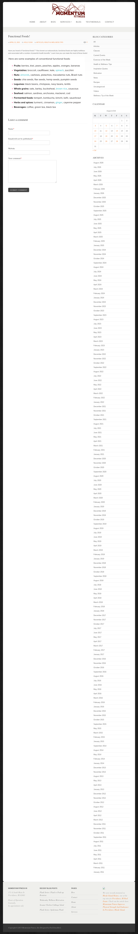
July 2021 (97, 428)
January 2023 (99, 350)
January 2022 (99, 402)
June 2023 (98, 328)
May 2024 (97, 280)
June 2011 (97, 850)
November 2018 (100, 567)
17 (95, 136)
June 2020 (98, 485)
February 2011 (99, 868)
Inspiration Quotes (101, 69)
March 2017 (98, 646)
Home (32, 22)
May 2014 (97, 754)
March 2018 (98, 602)
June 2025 (98, 224)
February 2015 (99, 737)
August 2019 (98, 528)
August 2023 (98, 319)
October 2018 (99, 572)
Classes (97, 51)
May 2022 (97, 385)
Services (66, 22)
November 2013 (100, 772)
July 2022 (97, 376)
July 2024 (97, 272)
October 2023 (99, 311)
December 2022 (100, 354)
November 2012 (100, 798)
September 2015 (100, 724)
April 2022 (97, 389)
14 (117, 131)
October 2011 (99, 833)
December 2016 (100, 659)
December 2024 (100, 250)
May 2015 (97, 728)
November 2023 (100, 306)
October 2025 (99, 206)
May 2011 (97, 855)
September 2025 (100, 211)
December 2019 (100, 511)
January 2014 (99, 763)
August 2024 (98, 267)
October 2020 (99, 467)
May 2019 (97, 541)
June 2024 (98, 276)
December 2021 (100, 406)
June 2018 (98, 589)
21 (117, 136)
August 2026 (98, 163)
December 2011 (100, 824)
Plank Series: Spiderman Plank (51, 909)
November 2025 (100, 202)
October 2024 (99, 259)
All (95, 42)
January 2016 (99, 707)
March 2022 (98, 393)
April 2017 (97, 641)
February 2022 (99, 398)
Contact (109, 22)
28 (117, 141)
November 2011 (100, 829)
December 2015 (100, 711)
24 (95, 141)
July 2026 (97, 167)
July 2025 (97, 219)
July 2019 (97, 533)
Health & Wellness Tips (53, 42)
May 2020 (97, 489)
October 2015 (99, 720)
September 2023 (100, 315)
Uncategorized (99, 87)
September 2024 (100, 263)
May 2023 (97, 332)
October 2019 (99, 520)
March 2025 (98, 237)
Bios (53, 22)
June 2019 (98, 537)
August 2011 (98, 842)
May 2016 (97, 689)
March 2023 (98, 341)
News (96, 78)
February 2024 (99, 293)
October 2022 (99, 363)
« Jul (94, 150)
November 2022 (100, 359)
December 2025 (100, 198)
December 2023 (100, 302)
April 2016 (97, 694)
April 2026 (97, 180)
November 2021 (100, 411)
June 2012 (98, 811)
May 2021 (97, 437)
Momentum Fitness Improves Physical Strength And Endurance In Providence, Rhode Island (116, 907)
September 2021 (100, 419)
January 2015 (99, 741)
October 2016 (99, 667)
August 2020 (98, 476)
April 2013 (97, 785)
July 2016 (97, 681)
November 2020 (100, 463)
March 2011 (98, 863)
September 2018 (100, 576)
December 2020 (100, 459)
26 (106, 141)
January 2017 (99, 654)
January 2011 (99, 872)
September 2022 (100, 367)
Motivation (98, 73)
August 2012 (98, 807)
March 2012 (98, 820)
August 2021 (98, 424)
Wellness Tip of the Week (104, 96)
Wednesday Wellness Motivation (52, 900)
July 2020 (97, 480)
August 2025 (98, 215)
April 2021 (97, 441)
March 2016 (98, 698)
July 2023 (97, 324)
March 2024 (98, 289)
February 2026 (99, 189)
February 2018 (99, 607)
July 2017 (97, 628)
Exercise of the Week (102, 60)
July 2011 (97, 846)
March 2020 (98, 498)
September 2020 (100, 472)
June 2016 (98, 685)
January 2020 (99, 507)
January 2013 (99, 789)
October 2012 (99, 802)
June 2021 (98, 433)
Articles (39, 42)
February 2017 (99, 650)
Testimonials (93, 22)
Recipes (97, 82)
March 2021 (98, 446)
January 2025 (99, 245)
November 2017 (100, 620)
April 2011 (97, 859)
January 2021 (99, 454)
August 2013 (98, 776)
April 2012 (97, 815)
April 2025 (97, 232)
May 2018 (97, 594)
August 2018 (98, 580)
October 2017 (99, 624)
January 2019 (99, 559)
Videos (96, 91)
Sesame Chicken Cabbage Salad (52, 905)
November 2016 (100, 663)
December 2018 (100, 563)
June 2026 (98, 172)
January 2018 (99, 611)
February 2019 (99, 554)
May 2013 (97, 781)
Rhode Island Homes (111, 895)
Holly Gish (28, 42)
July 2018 (97, 585)
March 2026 (98, 184)
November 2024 (100, 254)
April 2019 (97, 546)
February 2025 (99, 241)
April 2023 (97, 337)
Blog (78, 22)
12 (106, 131)
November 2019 (100, 515)
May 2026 (97, 176)
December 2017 (100, 615)
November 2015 (100, 715)
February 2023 (99, 346)
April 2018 (97, 598)
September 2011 (100, 837)
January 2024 (99, 298)
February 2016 (99, 702)
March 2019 (98, 550)
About (43, 22)
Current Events (99, 55)
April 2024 (97, 285)
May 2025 (97, 228)
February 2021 (99, 450)
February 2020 (99, 502)
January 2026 (99, 193)
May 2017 (97, 637)
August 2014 (98, 750)
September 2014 (100, 746)
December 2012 (100, 794)
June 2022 (98, 380)
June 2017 (98, 633)
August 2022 (98, 372)
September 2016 (100, 672)
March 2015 (98, 733)
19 (106, 136)
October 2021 (99, 415)
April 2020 (97, 493)
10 (95, 131)
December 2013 (100, 768)
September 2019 (100, 524)
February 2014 (99, 759)
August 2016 (98, 676)
